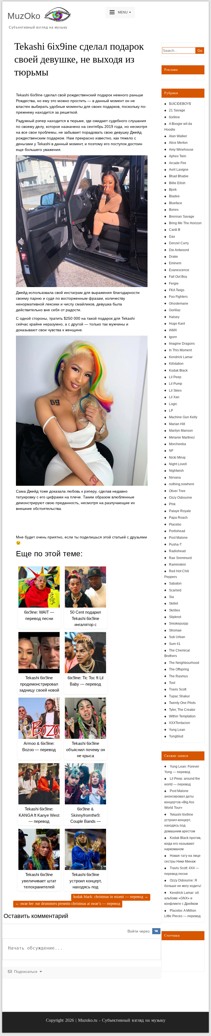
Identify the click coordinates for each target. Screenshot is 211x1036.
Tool (172, 683)
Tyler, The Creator (182, 710)
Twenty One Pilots (182, 703)
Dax (172, 236)
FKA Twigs (176, 290)
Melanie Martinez (182, 437)
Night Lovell (178, 464)
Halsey (174, 317)
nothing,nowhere (181, 484)
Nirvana (175, 477)
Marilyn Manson (181, 431)
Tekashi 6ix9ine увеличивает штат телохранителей (39, 880)
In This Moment (180, 350)
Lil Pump (175, 384)
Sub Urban (177, 637)
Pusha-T (175, 544)
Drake (173, 257)
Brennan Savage (181, 216)
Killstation (176, 364)
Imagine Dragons (182, 344)
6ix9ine (174, 117)
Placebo (175, 524)
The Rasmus (178, 676)
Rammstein (177, 564)
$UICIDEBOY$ (180, 104)
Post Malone (178, 538)
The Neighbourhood (184, 663)
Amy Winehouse (181, 149)
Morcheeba (177, 444)
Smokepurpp (178, 623)
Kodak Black (178, 370)
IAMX (173, 330)
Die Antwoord (179, 250)
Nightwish (176, 471)
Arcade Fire (177, 163)
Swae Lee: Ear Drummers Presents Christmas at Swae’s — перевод (67, 904)
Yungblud (176, 736)
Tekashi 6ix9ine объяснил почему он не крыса (85, 749)
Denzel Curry (179, 243)
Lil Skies (175, 390)
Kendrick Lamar (181, 357)
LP (171, 410)
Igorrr (173, 337)
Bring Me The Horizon (185, 223)
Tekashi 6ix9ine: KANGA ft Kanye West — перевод (39, 815)
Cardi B (174, 230)
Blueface (175, 203)
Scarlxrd (175, 590)
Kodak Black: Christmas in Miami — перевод (110, 897)
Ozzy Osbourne (180, 497)
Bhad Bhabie (178, 176)
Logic (173, 404)
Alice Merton (178, 143)
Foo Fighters (178, 297)
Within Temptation (182, 716)
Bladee (174, 196)
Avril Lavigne (178, 170)
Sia (171, 597)
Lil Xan (174, 397)
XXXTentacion (179, 723)
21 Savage (177, 110)
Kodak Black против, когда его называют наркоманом (182, 843)
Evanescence (179, 270)
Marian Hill (177, 424)
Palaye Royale (180, 511)
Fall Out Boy (178, 277)
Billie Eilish (177, 183)
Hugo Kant (177, 323)
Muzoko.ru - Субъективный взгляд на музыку (121, 1020)
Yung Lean (177, 730)
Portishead (177, 531)
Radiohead (177, 551)
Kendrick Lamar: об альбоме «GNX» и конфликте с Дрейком (181, 898)
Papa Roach (178, 518)
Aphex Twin (177, 156)
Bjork (173, 190)
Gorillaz (175, 310)
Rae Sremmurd (180, 558)
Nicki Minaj (177, 457)
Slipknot (175, 617)
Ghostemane (178, 303)
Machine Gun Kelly (183, 417)
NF (171, 451)
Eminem (175, 263)
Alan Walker (178, 136)
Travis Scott (177, 689)
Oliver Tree (177, 491)
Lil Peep (175, 377)
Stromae (175, 630)
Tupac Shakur (179, 696)
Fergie (174, 283)
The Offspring (179, 669)
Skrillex (174, 610)
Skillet (173, 603)
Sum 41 (175, 644)
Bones (174, 210)
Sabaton (175, 583)
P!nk (172, 504)
